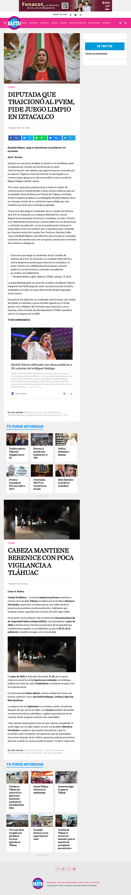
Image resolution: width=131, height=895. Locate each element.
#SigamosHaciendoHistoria (39, 415)
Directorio (61, 882)
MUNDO (106, 22)
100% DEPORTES (77, 22)
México (87, 882)
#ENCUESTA (63, 259)
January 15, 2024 (62, 276)
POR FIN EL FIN (65, 33)
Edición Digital (72, 882)
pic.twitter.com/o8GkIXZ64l (25, 273)
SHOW (63, 22)
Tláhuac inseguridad (52, 753)
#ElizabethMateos (16, 415)
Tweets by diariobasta (96, 53)
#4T (27, 259)
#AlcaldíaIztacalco (52, 412)
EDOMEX (33, 22)
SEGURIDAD (94, 22)
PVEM (65, 415)
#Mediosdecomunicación (44, 266)
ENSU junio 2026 (16, 753)
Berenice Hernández (33, 750)
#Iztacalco (38, 259)
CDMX (24, 22)
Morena (57, 415)
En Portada (95, 882)
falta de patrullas (33, 753)
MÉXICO (45, 22)
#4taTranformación (33, 412)
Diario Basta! (52, 882)
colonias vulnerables (54, 750)
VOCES (54, 22)
